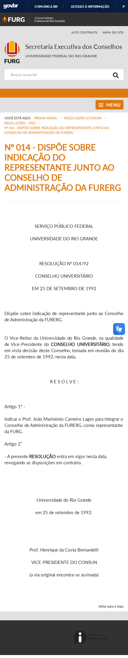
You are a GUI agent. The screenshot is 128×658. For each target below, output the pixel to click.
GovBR (10, 6)
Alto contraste (84, 32)
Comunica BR (46, 6)
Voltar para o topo (111, 606)
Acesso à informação (90, 6)
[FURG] (13, 43)
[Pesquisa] (114, 74)
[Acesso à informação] (91, 637)
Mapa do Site (113, 32)
